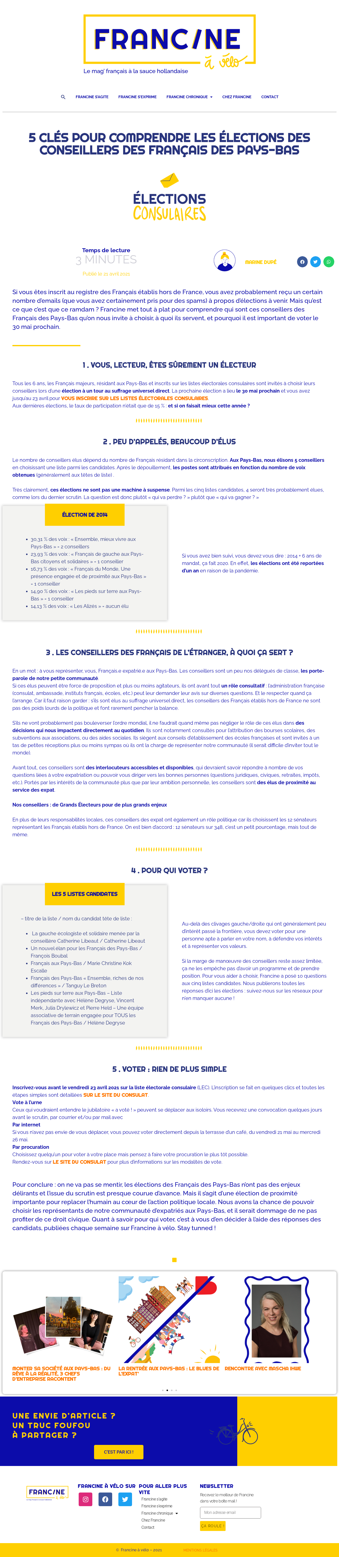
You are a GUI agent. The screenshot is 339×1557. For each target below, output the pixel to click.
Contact (269, 97)
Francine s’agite (92, 97)
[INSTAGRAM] (85, 1499)
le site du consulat (79, 1162)
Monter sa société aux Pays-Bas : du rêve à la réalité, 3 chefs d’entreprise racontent (61, 1373)
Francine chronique (187, 97)
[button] (63, 97)
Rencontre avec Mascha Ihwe (263, 1368)
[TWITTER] (125, 1499)
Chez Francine (236, 97)
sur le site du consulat (115, 1095)
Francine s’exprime (137, 97)
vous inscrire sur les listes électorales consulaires (134, 398)
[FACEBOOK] (105, 1499)
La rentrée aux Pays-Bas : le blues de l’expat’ (169, 1371)
